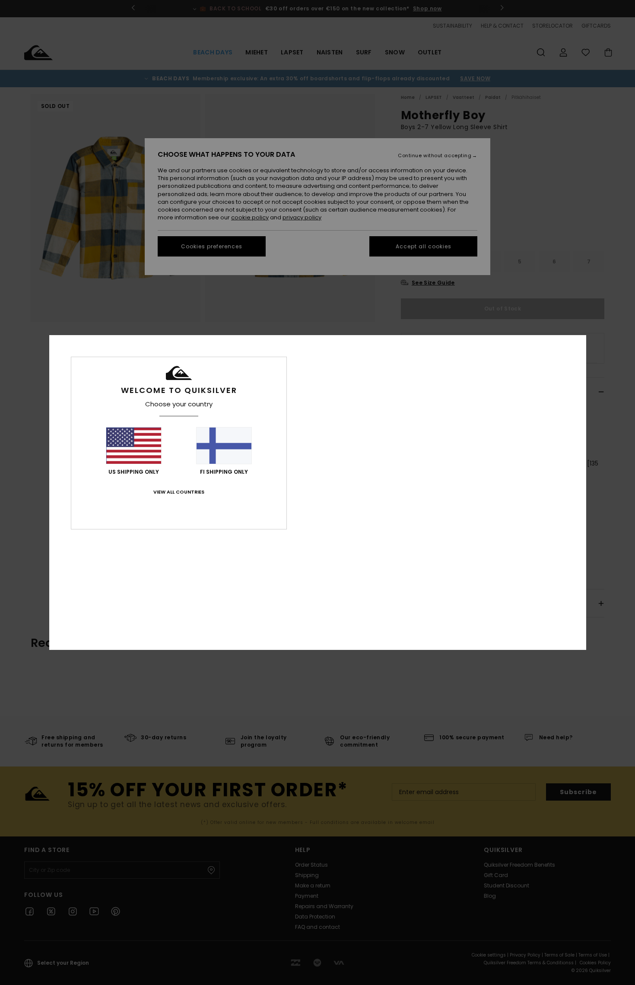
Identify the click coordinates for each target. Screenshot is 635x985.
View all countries (178, 491)
